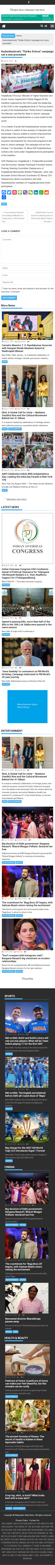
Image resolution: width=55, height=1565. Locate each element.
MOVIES (19, 862)
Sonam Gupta (22, 840)
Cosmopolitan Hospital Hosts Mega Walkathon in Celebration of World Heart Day (13, 216)
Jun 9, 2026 (8, 952)
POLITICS (6, 585)
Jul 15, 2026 (11, 1034)
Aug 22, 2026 (9, 618)
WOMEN (9, 1508)
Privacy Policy (22, 1520)
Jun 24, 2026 (12, 1492)
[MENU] (52, 26)
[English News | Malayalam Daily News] (3, 25)
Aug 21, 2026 (9, 342)
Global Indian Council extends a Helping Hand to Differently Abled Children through (42, 216)
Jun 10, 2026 (9, 840)
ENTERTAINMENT (15, 429)
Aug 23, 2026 (9, 565)
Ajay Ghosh (21, 342)
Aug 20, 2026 (9, 470)
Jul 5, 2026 (11, 1377)
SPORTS (9, 1054)
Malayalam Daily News (17, 499)
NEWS (4, 204)
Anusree (19, 952)
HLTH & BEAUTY (11, 1396)
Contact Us (34, 1520)
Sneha (22, 1034)
